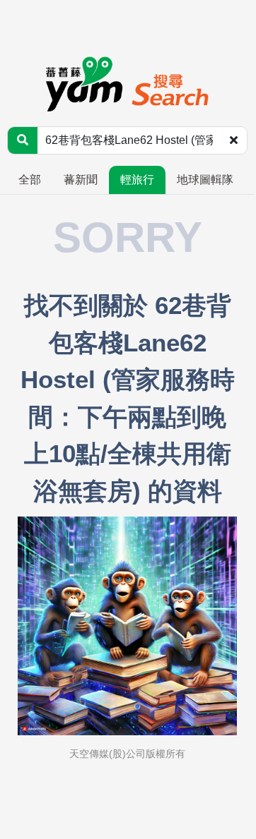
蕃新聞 (81, 180)
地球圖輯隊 (205, 180)
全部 (29, 180)
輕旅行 (137, 180)
